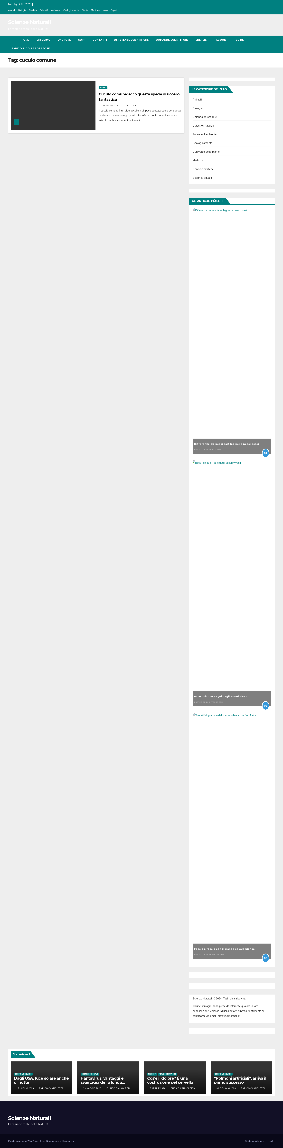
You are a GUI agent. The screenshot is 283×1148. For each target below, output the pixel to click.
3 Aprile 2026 (158, 1088)
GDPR (81, 39)
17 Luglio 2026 (26, 1088)
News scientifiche (203, 169)
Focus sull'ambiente (205, 134)
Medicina (95, 10)
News (105, 10)
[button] (266, 44)
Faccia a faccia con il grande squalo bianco (224, 948)
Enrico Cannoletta (51, 1088)
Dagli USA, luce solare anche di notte (41, 1080)
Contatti (100, 39)
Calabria (33, 10)
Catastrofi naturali (203, 125)
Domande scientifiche (172, 39)
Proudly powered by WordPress (23, 1141)
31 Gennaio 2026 (226, 1088)
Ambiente (55, 10)
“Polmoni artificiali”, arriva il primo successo (240, 1080)
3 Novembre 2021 (112, 106)
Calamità (44, 10)
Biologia (22, 10)
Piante (85, 10)
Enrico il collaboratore (31, 48)
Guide (240, 39)
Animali (11, 10)
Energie (201, 39)
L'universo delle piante (206, 151)
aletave (132, 106)
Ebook (221, 39)
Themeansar (68, 1141)
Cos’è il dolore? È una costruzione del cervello (170, 1080)
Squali (114, 10)
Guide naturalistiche (254, 1141)
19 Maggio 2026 (92, 1088)
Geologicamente (71, 10)
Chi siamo (44, 39)
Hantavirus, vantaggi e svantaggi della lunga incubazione (102, 1082)
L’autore (64, 39)
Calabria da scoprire (205, 117)
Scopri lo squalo (202, 177)
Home (25, 39)
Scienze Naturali (29, 22)
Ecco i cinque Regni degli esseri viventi (221, 696)
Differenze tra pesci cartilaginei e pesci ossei (226, 444)
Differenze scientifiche (131, 39)
